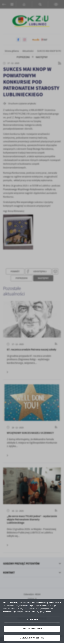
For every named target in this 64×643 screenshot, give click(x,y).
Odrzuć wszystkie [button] (32, 628)
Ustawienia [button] (32, 619)
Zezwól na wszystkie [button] (32, 637)
